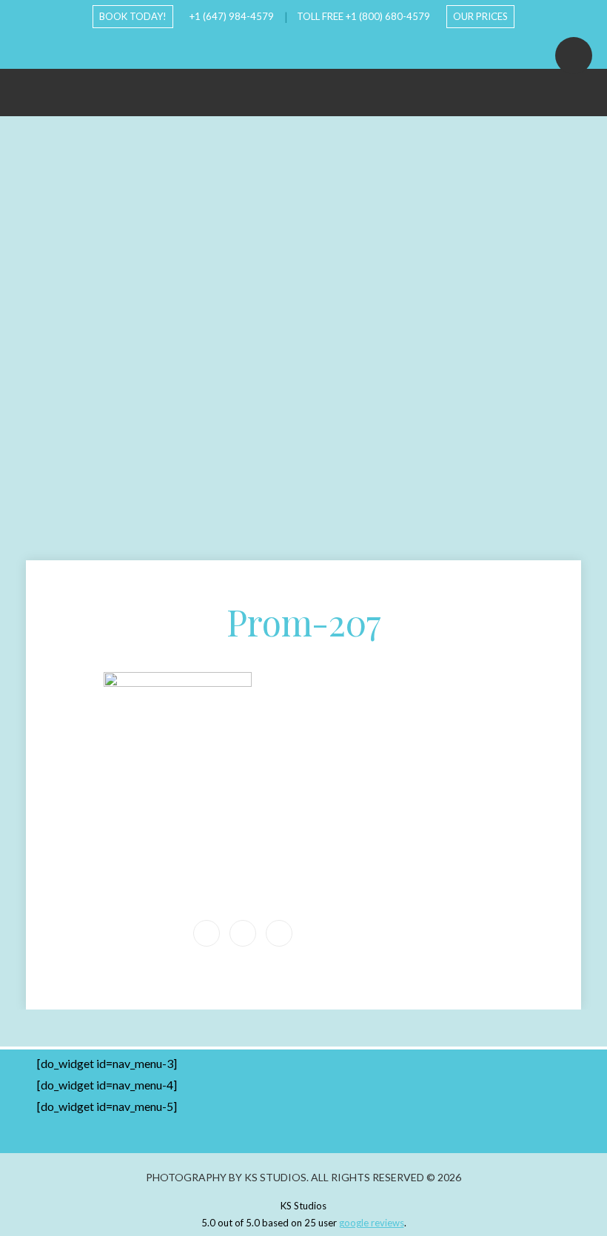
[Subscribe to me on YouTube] (292, 47)
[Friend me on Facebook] (268, 47)
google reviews (371, 1223)
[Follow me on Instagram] (315, 47)
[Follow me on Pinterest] (339, 47)
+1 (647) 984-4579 (232, 16)
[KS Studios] (303, 84)
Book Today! (133, 16)
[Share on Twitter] (279, 933)
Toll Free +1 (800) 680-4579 (363, 16)
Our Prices (480, 16)
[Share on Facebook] (242, 933)
